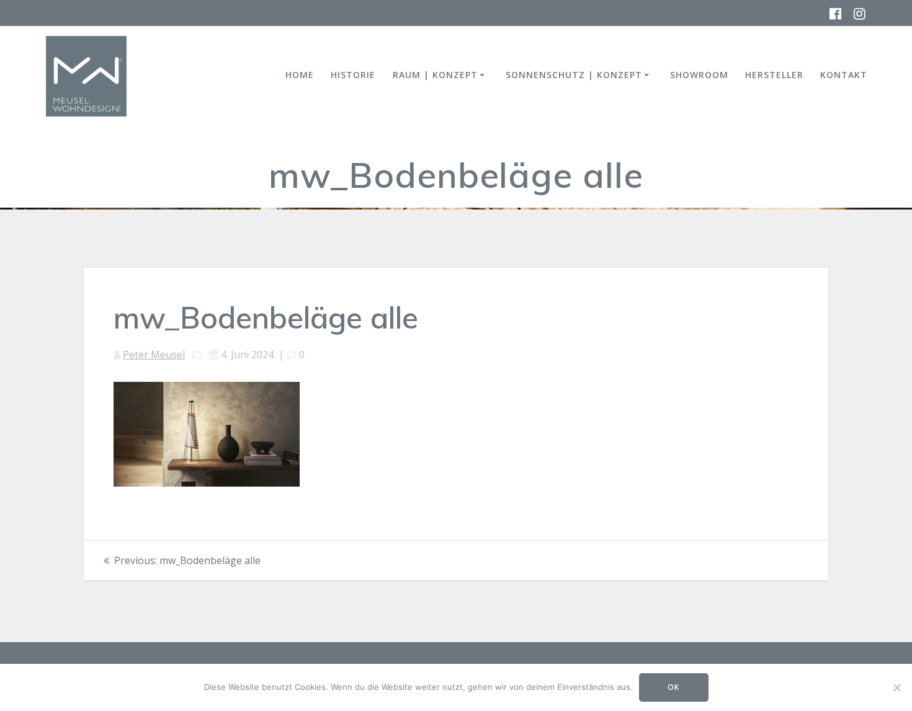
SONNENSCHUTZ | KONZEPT (574, 75)
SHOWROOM (699, 75)
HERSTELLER (774, 75)
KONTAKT (843, 75)
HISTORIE (353, 75)
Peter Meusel (154, 354)
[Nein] (896, 687)
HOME (299, 75)
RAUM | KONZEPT (435, 75)
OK (673, 687)
